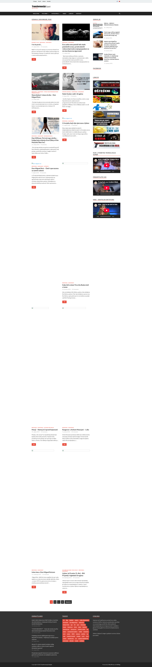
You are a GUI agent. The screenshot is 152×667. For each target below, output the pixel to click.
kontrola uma (66, 629)
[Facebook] (117, 1)
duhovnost (81, 622)
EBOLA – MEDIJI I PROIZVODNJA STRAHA (111, 24)
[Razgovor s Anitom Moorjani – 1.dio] (76, 366)
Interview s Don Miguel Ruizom (43, 572)
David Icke (65, 622)
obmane (78, 634)
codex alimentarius (84, 620)
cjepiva (76, 620)
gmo (78, 624)
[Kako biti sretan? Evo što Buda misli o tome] (76, 221)
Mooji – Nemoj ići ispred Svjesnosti (45, 430)
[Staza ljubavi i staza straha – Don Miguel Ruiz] (45, 81)
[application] (106, 165)
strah (87, 636)
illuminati (83, 624)
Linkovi (44, 1)
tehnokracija (71, 638)
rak (87, 634)
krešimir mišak (81, 629)
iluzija (64, 627)
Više (33, 59)
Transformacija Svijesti (46, 664)
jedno (79, 627)
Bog (67, 620)
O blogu (35, 1)
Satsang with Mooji (49, 427)
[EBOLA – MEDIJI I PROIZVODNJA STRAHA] (98, 23)
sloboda (78, 636)
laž (87, 629)
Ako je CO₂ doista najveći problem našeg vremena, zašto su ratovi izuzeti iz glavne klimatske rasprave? (43, 646)
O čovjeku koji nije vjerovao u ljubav (75, 123)
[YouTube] (119, 1)
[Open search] (119, 14)
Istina (75, 627)
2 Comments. (74, 125)
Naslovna (36, 13)
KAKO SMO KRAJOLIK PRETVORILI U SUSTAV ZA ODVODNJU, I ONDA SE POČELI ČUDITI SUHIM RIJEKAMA (45, 622)
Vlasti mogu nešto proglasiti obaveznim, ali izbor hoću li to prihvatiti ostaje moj (112, 33)
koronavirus (73, 629)
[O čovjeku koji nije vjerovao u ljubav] (76, 118)
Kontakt (49, 1)
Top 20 (39, 1)
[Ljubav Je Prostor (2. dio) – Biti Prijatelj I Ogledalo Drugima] (76, 509)
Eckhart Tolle (35, 42)
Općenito (46, 166)
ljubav (64, 631)
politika (83, 634)
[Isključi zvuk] (116, 171)
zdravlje (71, 641)
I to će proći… (37, 44)
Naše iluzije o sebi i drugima (72, 94)
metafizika (86, 631)
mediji (80, 631)
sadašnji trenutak (71, 636)
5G (63, 620)
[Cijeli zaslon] (118, 171)
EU (74, 624)
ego (71, 624)
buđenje (71, 620)
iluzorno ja (70, 627)
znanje (76, 641)
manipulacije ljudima (72, 631)
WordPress (111, 664)
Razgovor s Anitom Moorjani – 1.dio (75, 430)
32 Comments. (74, 432)
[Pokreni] (95, 171)
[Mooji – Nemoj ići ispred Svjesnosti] (45, 366)
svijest (64, 638)
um (76, 638)
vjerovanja (65, 641)
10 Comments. (76, 577)
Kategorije (55, 13)
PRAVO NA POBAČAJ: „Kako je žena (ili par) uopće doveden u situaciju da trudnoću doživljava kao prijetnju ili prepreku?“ (112, 45)
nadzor (68, 634)
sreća (83, 636)
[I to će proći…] (45, 32)
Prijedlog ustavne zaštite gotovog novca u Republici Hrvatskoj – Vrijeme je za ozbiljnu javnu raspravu (45, 637)
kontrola (84, 627)
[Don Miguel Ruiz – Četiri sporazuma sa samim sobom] (45, 163)
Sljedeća (68, 602)
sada (64, 636)
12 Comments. (45, 574)
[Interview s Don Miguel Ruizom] (45, 509)
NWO (73, 634)
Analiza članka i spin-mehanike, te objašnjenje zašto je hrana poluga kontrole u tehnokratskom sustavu (111, 57)
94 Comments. (75, 289)
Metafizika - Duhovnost (46, 42)
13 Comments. (44, 432)
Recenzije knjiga (48, 136)
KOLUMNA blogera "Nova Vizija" (70, 570)
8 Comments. (44, 144)
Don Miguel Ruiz (73, 622)
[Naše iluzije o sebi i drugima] (76, 81)
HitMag (118, 664)
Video (64, 13)
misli (64, 634)
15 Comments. (44, 46)
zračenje (82, 641)
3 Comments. (74, 96)
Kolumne (45, 13)
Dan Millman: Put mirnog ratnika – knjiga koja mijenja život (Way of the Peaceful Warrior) (45, 140)
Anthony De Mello (66, 91)
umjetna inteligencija (83, 638)
